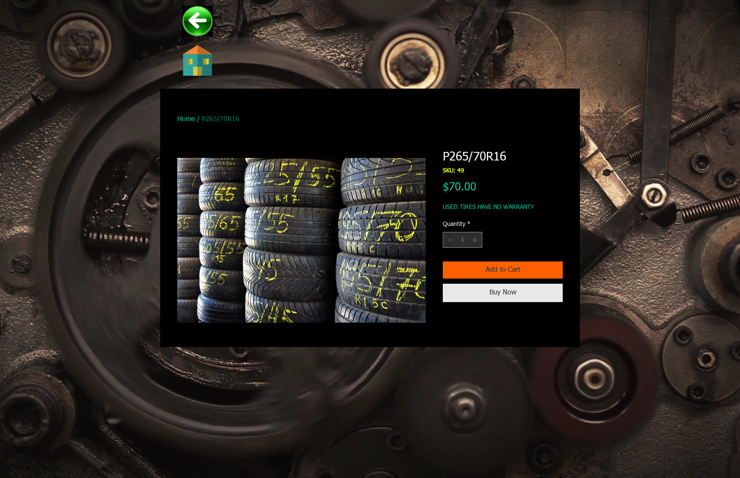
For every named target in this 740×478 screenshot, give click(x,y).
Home (186, 119)
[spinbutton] (462, 239)
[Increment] (475, 239)
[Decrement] (449, 239)
